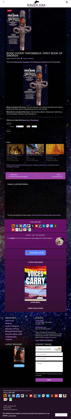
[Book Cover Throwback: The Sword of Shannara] (15, 149)
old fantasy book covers (40, 165)
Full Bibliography (11, 337)
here (11, 120)
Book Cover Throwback (22, 62)
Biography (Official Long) (13, 334)
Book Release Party (41, 327)
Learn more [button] (12, 415)
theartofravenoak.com (25, 390)
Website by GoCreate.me (10, 409)
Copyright (8, 339)
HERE (13, 238)
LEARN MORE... (35, 302)
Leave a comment (28, 58)
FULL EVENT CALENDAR (44, 340)
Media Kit (8, 323)
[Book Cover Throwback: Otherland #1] (55, 149)
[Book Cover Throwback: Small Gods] (35, 149)
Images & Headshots (12, 326)
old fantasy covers (53, 165)
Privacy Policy (53, 373)
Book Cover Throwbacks (30, 120)
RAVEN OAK (36, 5)
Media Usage (9, 320)
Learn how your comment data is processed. (46, 215)
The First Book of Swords (38, 62)
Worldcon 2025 (40, 320)
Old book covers (27, 165)
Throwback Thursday (12, 166)
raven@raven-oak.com (50, 337)
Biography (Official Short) (13, 331)
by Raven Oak (12, 406)
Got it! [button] (61, 414)
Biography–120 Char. (12, 329)
